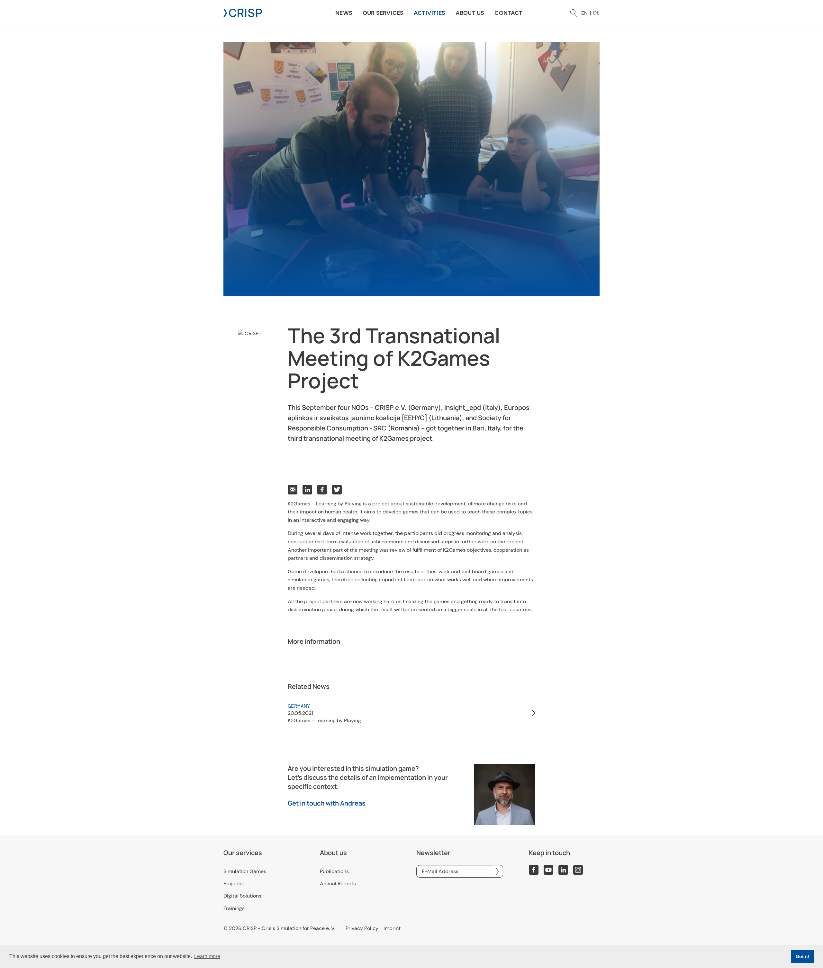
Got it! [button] (802, 956)
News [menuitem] (343, 13)
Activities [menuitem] (429, 13)
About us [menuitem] (470, 13)
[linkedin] (563, 870)
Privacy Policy (362, 928)
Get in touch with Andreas (327, 803)
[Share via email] (292, 489)
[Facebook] (533, 870)
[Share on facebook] (322, 489)
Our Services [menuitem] (383, 13)
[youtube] (548, 870)
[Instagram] (578, 870)
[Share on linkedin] (307, 489)
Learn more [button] (207, 956)
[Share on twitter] (337, 489)
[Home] (242, 12)
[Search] (573, 13)
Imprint (392, 928)
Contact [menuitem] (508, 13)
